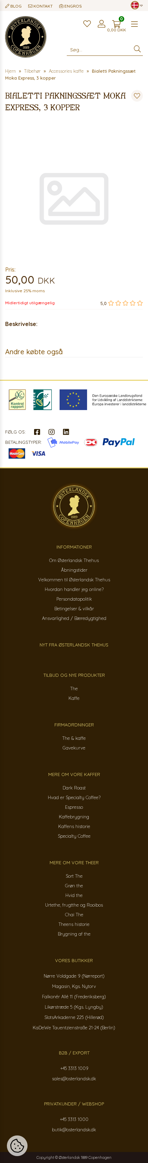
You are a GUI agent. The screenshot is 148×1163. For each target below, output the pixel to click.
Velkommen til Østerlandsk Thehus (74, 579)
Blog (15, 6)
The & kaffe (74, 738)
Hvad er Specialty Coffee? (74, 797)
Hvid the (74, 895)
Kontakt (42, 6)
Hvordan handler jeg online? (74, 589)
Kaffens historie (74, 826)
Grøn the (74, 885)
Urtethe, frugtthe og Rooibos (74, 905)
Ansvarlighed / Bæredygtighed (74, 618)
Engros (72, 6)
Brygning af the (74, 934)
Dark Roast (74, 787)
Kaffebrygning (74, 816)
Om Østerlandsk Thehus (74, 560)
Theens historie (74, 924)
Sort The (74, 876)
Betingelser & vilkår (74, 608)
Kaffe (74, 698)
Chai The (74, 914)
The (74, 688)
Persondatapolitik (74, 599)
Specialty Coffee (74, 836)
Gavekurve (74, 748)
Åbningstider (74, 570)
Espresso (74, 807)
